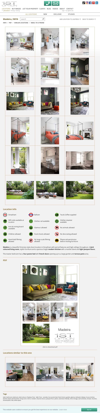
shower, (89, 399)
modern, (34, 399)
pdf (10, 23)
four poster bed (29, 254)
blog (49, 9)
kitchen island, (7, 399)
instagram (87, 3)
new (45, 14)
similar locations (21, 23)
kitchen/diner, (16, 399)
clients (42, 9)
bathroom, (9, 397)
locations (6, 9)
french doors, (62, 397)
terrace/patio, (7, 400)
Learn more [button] (63, 409)
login (63, 10)
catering (18, 10)
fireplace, (29, 397)
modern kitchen (54, 249)
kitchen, (92, 397)
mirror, (29, 399)
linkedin (97, 3)
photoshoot (7, 10)
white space (17, 400)
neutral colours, (41, 399)
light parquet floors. (87, 249)
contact (69, 9)
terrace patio (80, 254)
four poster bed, (53, 397)
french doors (44, 254)
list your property (30, 9)
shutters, (94, 399)
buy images (16, 9)
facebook (90, 3)
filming (13, 10)
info (4, 23)
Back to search (88, 19)
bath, (4, 397)
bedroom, (16, 397)
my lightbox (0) (69, 10)
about (62, 9)
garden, (68, 397)
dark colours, (23, 397)
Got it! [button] (89, 409)
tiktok (84, 3)
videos (55, 9)
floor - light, (35, 397)
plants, (56, 399)
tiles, (12, 400)
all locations (31, 14)
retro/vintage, (74, 399)
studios (71, 14)
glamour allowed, (76, 397)
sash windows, (82, 399)
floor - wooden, (43, 397)
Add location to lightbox (69, 19)
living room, (23, 399)
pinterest (93, 3)
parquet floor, (50, 399)
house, (88, 397)
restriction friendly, (64, 399)
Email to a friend (37, 23)
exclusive (57, 14)
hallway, (83, 397)
